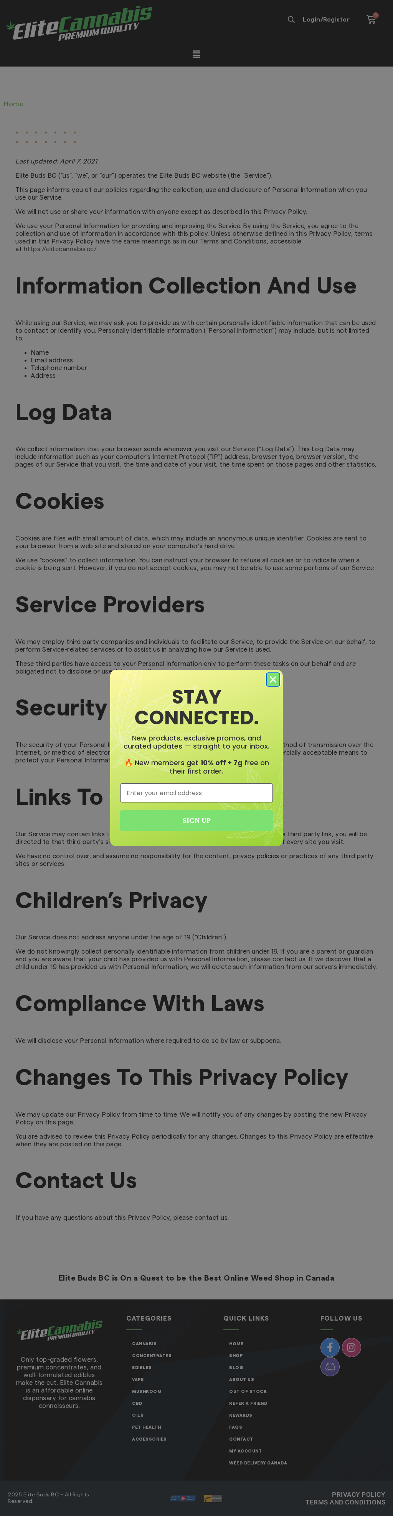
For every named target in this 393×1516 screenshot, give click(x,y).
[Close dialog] (273, 679)
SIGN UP (197, 820)
